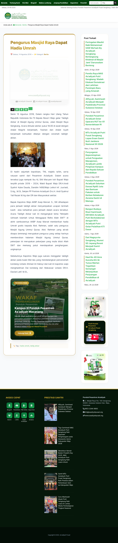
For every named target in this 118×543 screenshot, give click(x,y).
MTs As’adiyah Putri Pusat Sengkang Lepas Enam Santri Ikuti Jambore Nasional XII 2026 (95, 138)
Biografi (34, 3)
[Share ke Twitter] (21, 109)
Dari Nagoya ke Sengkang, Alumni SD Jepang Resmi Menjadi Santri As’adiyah (94, 243)
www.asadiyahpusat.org (94, 415)
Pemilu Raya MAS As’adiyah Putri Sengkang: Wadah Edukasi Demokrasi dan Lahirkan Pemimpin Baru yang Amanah (95, 82)
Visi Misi (25, 3)
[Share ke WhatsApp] (26, 109)
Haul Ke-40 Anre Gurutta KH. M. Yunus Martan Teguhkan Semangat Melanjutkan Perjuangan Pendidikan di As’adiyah (94, 269)
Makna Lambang (45, 3)
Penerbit (83, 3)
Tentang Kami (15, 3)
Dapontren (74, 3)
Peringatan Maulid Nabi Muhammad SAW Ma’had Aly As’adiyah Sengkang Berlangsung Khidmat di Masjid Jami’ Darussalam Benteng (95, 54)
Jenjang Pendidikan (60, 3)
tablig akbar (34, 346)
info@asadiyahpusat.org (93, 412)
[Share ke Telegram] (30, 109)
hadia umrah (24, 346)
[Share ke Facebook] (17, 109)
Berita (24, 25)
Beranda (4, 3)
